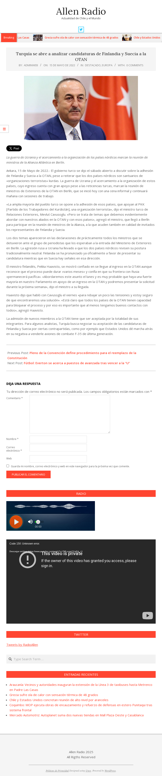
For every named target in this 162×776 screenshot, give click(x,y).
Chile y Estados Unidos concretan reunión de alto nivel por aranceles (58, 700)
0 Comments (134, 65)
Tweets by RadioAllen (22, 644)
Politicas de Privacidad (57, 770)
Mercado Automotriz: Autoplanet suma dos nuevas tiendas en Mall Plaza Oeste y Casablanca (76, 715)
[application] (81, 581)
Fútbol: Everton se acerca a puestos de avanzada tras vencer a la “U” (77, 363)
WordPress (110, 770)
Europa (107, 65)
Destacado (93, 65)
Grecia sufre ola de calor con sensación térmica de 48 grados (70, 37)
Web (9, 458)
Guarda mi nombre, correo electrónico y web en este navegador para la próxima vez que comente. (70, 466)
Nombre (12, 439)
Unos (88, 770)
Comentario (14, 398)
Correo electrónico (14, 448)
